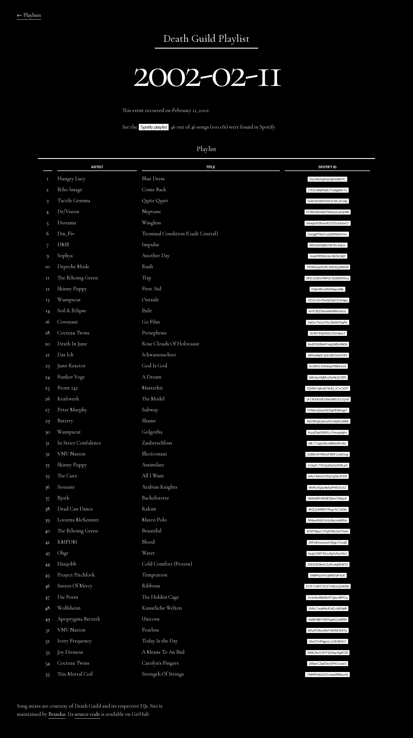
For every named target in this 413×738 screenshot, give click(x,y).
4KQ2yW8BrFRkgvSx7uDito (327, 509)
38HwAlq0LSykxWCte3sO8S (327, 355)
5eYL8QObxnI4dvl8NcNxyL (327, 311)
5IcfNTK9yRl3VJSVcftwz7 (327, 333)
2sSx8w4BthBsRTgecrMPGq (328, 597)
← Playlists (29, 15)
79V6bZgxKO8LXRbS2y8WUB (327, 267)
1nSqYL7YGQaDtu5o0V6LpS (328, 465)
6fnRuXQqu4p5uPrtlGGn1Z (327, 487)
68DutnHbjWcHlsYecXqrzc (327, 245)
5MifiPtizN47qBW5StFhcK (327, 575)
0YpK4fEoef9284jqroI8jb (327, 289)
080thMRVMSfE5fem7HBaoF (327, 498)
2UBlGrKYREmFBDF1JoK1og (327, 454)
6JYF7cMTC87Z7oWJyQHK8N (327, 586)
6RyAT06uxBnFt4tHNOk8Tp (327, 630)
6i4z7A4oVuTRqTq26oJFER (327, 476)
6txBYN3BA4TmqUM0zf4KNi (327, 344)
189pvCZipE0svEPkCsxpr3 (327, 663)
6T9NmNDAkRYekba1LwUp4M (327, 212)
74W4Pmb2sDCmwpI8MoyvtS (327, 674)
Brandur (57, 714)
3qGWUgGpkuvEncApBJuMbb (328, 421)
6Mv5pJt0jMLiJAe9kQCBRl (327, 377)
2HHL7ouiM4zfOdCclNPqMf (327, 608)
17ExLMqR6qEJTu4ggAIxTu (327, 190)
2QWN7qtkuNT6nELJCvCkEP (327, 388)
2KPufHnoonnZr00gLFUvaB (327, 542)
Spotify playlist (153, 127)
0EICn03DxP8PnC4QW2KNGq (327, 278)
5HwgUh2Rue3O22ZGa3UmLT (327, 223)
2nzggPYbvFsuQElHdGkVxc (327, 234)
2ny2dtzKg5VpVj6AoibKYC (327, 179)
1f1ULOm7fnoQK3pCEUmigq (328, 300)
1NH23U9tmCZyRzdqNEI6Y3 (327, 564)
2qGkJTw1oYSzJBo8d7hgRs (328, 322)
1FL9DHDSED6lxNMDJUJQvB (327, 399)
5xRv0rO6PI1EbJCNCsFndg (327, 201)
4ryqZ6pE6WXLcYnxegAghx (327, 432)
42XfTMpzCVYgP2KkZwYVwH (327, 531)
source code (87, 714)
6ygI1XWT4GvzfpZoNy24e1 (327, 553)
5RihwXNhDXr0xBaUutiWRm (327, 520)
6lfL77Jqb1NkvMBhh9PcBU (327, 443)
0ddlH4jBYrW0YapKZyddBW (327, 619)
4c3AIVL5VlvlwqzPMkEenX (327, 366)
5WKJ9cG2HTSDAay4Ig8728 (327, 652)
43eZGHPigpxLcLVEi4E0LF (327, 641)
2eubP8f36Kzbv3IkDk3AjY (328, 256)
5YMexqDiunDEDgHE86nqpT (327, 410)
